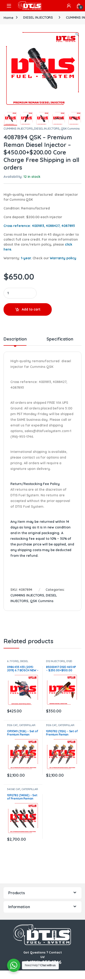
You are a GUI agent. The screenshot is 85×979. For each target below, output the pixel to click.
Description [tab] (15, 339)
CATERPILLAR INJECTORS (21, 727)
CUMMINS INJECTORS (18, 128)
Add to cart (31, 309)
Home (8, 17)
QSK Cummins (70, 128)
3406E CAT (13, 789)
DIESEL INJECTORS (38, 17)
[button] (77, 35)
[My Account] (69, 6)
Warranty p (63, 258)
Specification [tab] (60, 339)
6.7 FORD (13, 661)
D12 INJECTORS (55, 661)
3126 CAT (12, 725)
